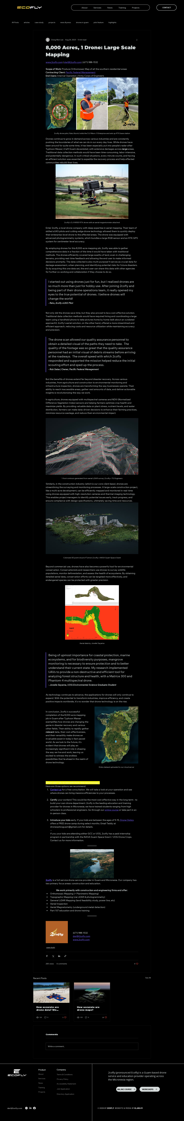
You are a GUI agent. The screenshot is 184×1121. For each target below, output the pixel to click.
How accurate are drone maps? (88, 1008)
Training (41, 1087)
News (40, 1083)
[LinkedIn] (30, 1108)
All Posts (15, 22)
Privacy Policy (63, 1079)
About (40, 1074)
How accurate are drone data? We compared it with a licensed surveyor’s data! (49, 1008)
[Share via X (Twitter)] (53, 956)
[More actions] (136, 39)
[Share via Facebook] (47, 956)
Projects (41, 1092)
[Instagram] (26, 1108)
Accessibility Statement (66, 1084)
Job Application (63, 1089)
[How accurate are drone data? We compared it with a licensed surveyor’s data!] (51, 993)
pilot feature (99, 22)
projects (52, 22)
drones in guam (82, 22)
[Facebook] (34, 1108)
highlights (112, 22)
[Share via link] (65, 956)
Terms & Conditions (65, 1074)
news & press (65, 22)
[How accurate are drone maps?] (92, 993)
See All (148, 978)
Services (41, 1078)
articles (27, 22)
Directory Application (65, 1094)
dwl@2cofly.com (14, 1108)
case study (39, 22)
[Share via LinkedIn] (59, 956)
